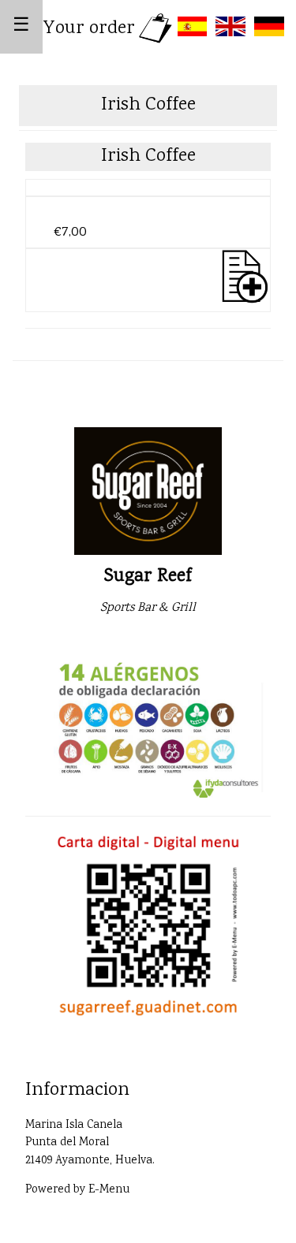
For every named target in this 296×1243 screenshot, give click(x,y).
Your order (89, 29)
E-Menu (108, 1190)
